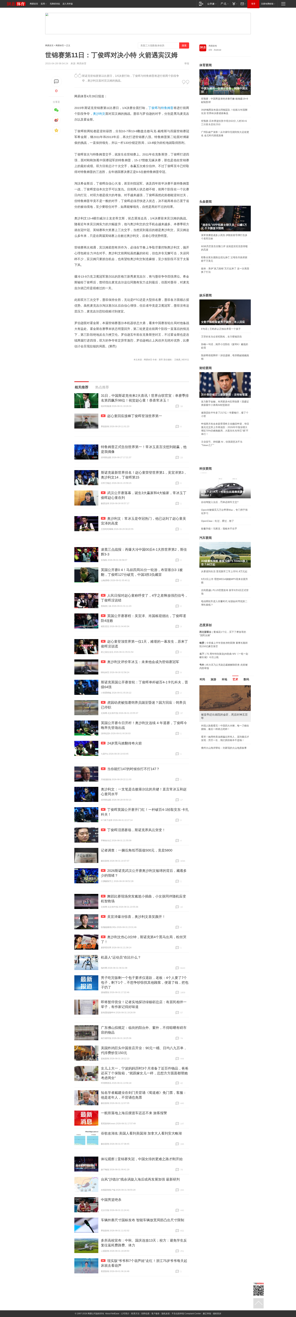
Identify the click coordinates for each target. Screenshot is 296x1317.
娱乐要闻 (205, 295)
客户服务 (155, 1313)
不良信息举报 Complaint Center (186, 1313)
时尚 (202, 679)
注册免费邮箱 (267, 4)
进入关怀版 (68, 4)
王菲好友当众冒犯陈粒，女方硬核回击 (221, 336)
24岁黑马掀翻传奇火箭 (124, 743)
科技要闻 (205, 468)
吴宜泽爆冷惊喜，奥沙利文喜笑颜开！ (136, 917)
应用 (43, 4)
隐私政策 (166, 1313)
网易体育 (60, 45)
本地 (224, 679)
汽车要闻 (205, 538)
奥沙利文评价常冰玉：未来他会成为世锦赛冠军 (143, 662)
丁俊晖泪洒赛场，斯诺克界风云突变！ (136, 830)
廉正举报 (207, 1313)
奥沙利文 (99, 113)
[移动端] (201, 3)
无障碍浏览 (55, 4)
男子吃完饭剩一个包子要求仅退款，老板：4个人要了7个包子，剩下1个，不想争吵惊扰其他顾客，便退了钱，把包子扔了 (144, 982)
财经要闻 (205, 368)
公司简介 (125, 1313)
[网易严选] (224, 3)
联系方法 (135, 1313)
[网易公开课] (212, 3)
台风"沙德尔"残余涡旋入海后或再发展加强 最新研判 (140, 1179)
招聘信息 (145, 1313)
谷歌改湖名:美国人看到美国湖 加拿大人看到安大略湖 (141, 1133)
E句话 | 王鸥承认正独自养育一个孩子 (221, 328)
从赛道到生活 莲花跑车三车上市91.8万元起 (224, 571)
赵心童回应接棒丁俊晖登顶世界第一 (134, 416)
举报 (186, 63)
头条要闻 (205, 201)
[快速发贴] (56, 81)
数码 (246, 679)
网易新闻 (213, 46)
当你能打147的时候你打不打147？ (133, 769)
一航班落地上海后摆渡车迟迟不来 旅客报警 (134, 1113)
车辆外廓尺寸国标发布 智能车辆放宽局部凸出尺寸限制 (142, 1220)
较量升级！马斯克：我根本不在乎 (219, 528)
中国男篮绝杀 (111, 1200)
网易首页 (34, 4)
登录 (253, 4)
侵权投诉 (217, 1313)
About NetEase (112, 1313)
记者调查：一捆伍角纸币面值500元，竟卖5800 (136, 850)
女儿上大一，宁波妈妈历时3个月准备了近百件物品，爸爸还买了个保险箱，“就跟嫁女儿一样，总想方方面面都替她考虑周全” (144, 1073)
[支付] (234, 3)
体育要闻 (205, 65)
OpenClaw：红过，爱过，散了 (217, 521)
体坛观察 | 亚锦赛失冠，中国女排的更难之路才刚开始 (142, 1159)
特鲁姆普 (167, 108)
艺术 (235, 679)
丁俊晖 (153, 108)
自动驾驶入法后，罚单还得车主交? (219, 502)
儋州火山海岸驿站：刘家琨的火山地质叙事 (224, 747)
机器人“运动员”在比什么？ (121, 957)
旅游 (213, 679)
